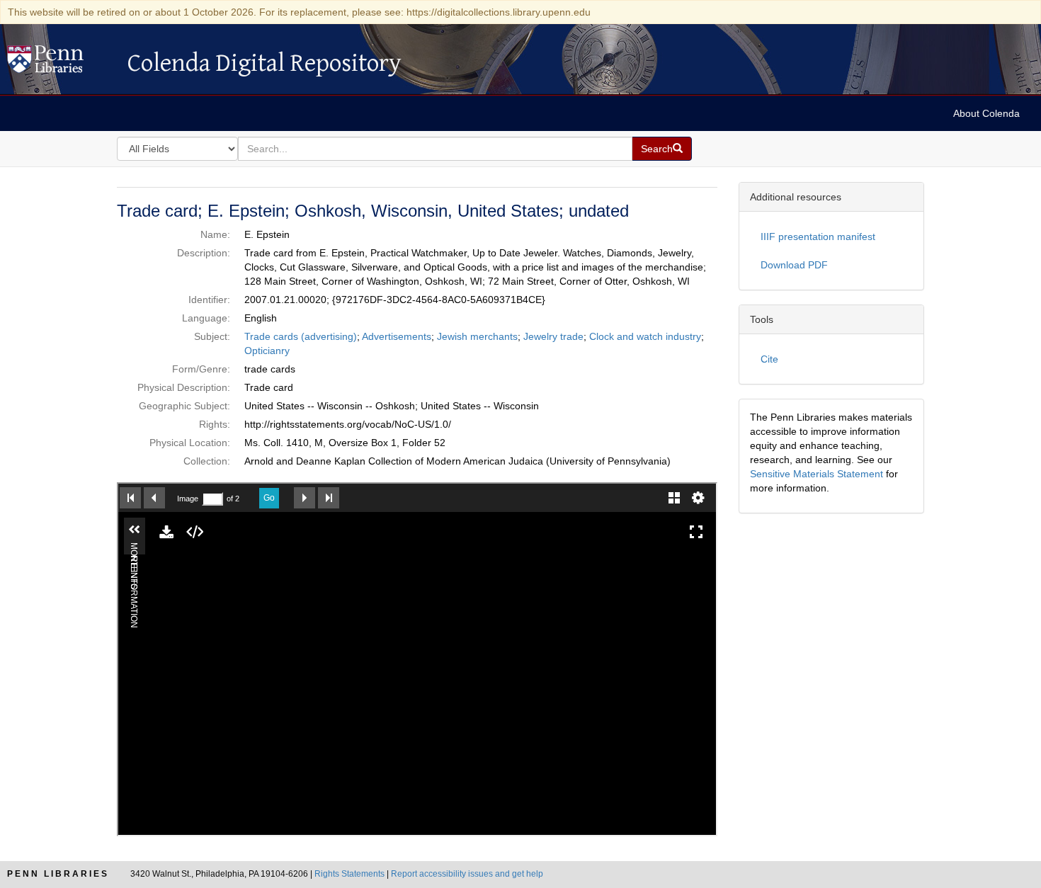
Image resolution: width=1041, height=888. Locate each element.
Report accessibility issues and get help (467, 874)
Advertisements (396, 336)
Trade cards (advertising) (300, 336)
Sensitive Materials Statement (816, 473)
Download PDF (794, 265)
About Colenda (986, 113)
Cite (769, 359)
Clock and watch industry (645, 336)
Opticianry (267, 350)
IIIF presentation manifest (818, 236)
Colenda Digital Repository (60, 63)
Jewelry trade (553, 336)
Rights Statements (349, 874)
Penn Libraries (58, 874)
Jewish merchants (477, 336)
